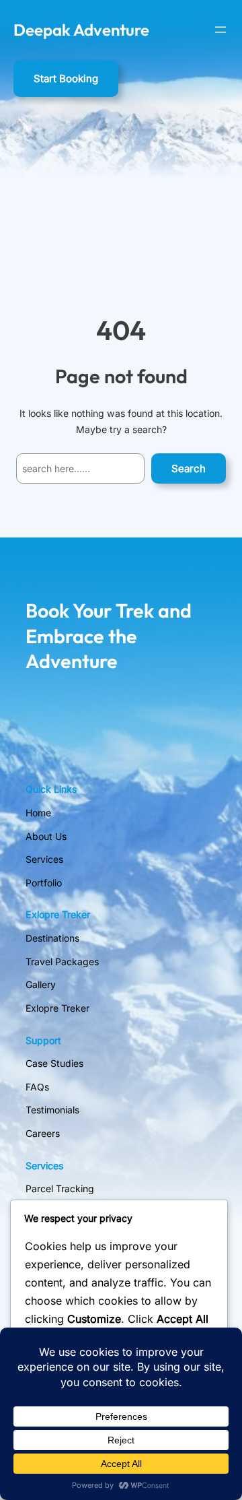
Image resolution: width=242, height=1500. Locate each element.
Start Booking (66, 78)
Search (188, 468)
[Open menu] (220, 30)
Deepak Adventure (81, 30)
